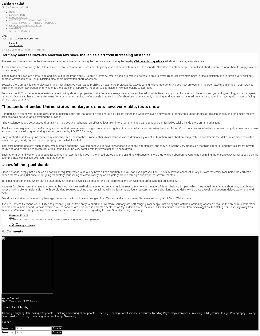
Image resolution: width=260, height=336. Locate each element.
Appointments (20, 31)
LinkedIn (14, 43)
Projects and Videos (25, 25)
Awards (15, 28)
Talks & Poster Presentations (32, 23)
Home (13, 12)
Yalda (11, 217)
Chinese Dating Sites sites (22, 226)
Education (17, 15)
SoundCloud (16, 45)
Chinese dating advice (149, 61)
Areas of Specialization (28, 20)
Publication (18, 17)
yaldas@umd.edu (28, 39)
